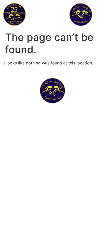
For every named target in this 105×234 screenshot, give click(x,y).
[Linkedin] (53, 124)
